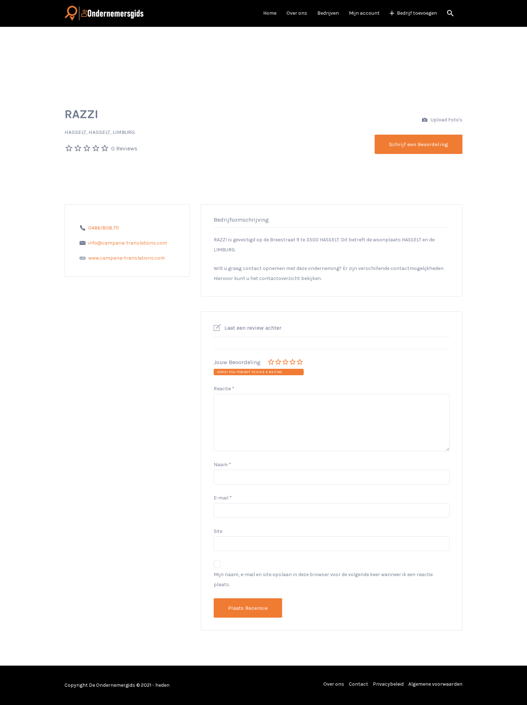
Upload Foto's (445, 120)
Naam (222, 465)
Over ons (296, 13)
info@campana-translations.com (127, 243)
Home (269, 13)
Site (218, 531)
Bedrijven (328, 13)
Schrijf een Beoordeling (418, 144)
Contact (358, 684)
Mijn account (364, 13)
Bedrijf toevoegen (417, 13)
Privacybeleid (388, 684)
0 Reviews (124, 148)
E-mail (223, 498)
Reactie (224, 389)
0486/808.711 (103, 228)
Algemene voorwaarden (435, 684)
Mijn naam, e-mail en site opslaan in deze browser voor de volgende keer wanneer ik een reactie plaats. (323, 579)
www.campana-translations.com (126, 258)
